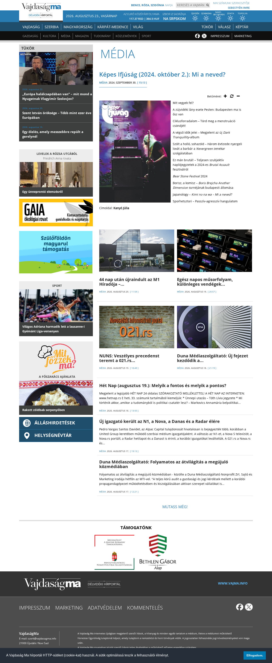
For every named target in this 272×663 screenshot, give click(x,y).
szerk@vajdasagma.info (42, 638)
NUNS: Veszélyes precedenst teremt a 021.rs (129, 358)
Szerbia (52, 26)
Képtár (242, 26)
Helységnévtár (53, 435)
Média (65, 36)
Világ (138, 26)
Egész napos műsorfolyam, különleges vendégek (205, 282)
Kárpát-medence (112, 26)
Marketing (243, 36)
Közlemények (126, 36)
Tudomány (102, 36)
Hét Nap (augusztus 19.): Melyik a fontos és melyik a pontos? (162, 385)
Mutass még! (175, 506)
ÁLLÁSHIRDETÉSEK (54, 423)
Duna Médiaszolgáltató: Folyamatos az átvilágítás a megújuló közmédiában (163, 464)
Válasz (224, 26)
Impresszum (220, 36)
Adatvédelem (105, 607)
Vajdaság (31, 26)
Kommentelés (145, 607)
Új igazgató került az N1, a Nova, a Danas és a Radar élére (159, 421)
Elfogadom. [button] (254, 655)
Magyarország (78, 26)
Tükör (207, 26)
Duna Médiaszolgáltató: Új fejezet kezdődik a (212, 358)
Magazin (82, 36)
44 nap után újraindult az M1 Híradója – (129, 282)
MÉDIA (103, 82)
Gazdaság (30, 36)
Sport (146, 36)
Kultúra (49, 36)
